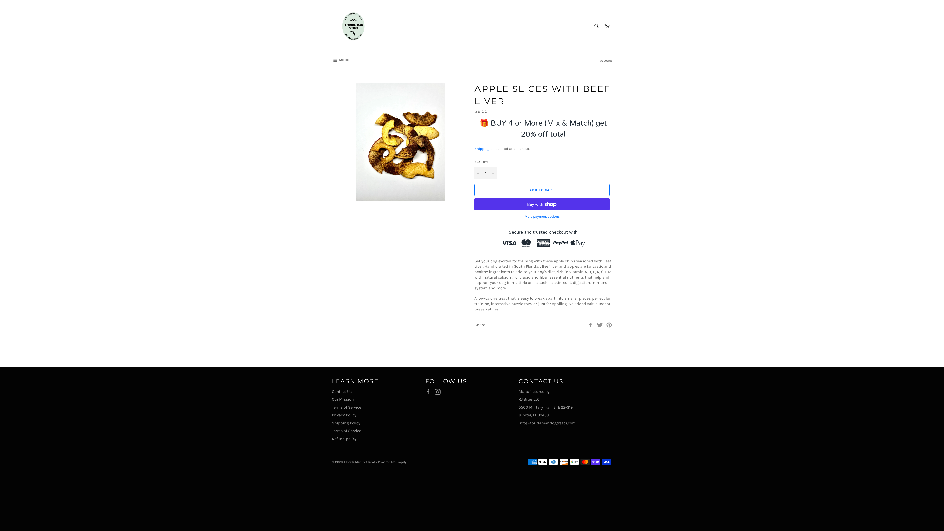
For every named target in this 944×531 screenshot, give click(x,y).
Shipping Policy (346, 423)
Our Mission (343, 399)
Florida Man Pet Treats (360, 462)
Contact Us (342, 391)
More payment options (542, 216)
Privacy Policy (344, 415)
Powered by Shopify (392, 462)
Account (606, 60)
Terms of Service (346, 407)
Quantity (481, 162)
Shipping (481, 149)
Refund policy (344, 438)
